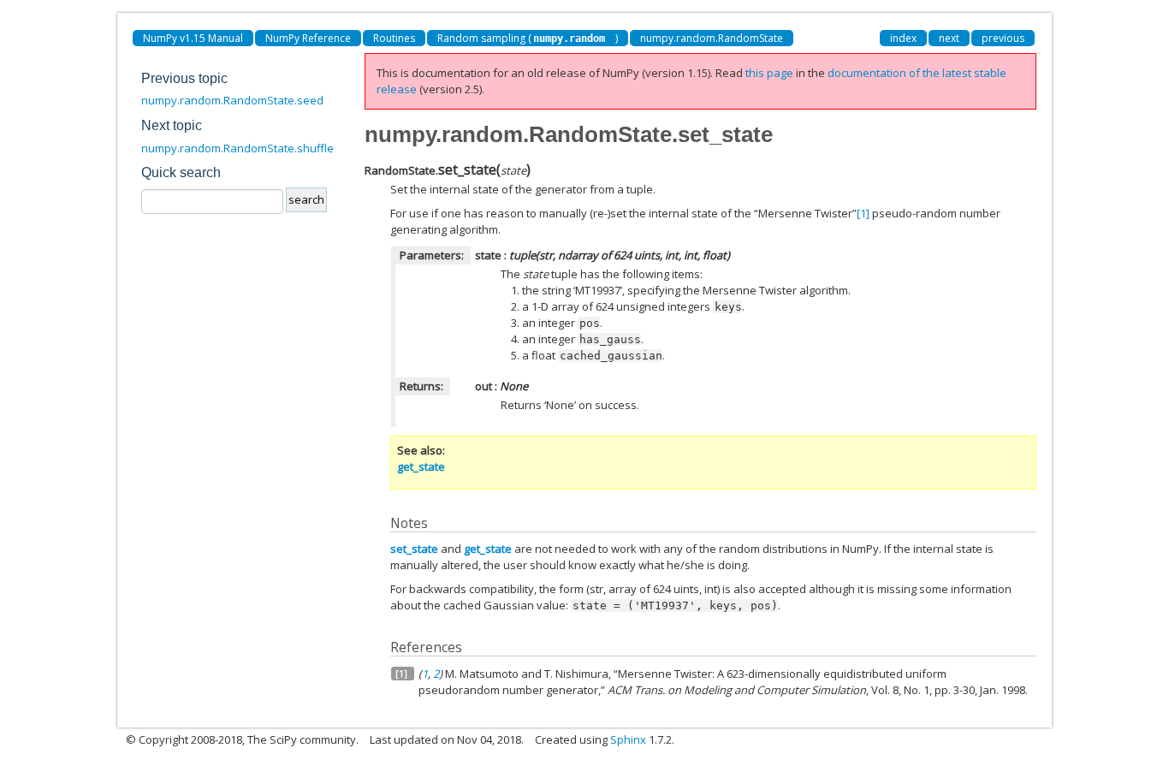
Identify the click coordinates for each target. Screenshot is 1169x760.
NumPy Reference (308, 38)
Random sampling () (527, 38)
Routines (394, 38)
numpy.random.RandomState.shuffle (237, 148)
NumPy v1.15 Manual (193, 38)
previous (1003, 38)
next (949, 38)
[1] (863, 213)
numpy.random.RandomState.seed (232, 100)
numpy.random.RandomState (711, 38)
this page (769, 72)
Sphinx (628, 739)
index (903, 38)
